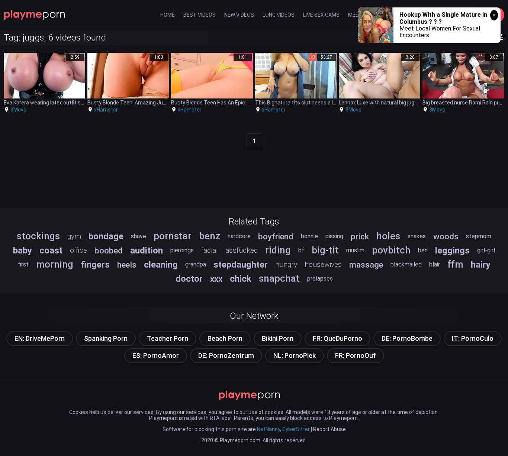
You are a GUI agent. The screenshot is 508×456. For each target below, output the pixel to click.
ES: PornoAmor (155, 355)
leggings (452, 250)
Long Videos (279, 15)
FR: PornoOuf (355, 355)
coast (50, 250)
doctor (189, 279)
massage (366, 264)
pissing (334, 236)
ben (423, 250)
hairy (481, 264)
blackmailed (406, 264)
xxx (216, 279)
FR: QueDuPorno (337, 338)
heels (126, 264)
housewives (323, 264)
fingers (95, 264)
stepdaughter (240, 264)
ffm (455, 264)
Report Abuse (329, 429)
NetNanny (268, 429)
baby (22, 250)
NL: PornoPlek (294, 355)
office (78, 250)
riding (278, 250)
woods (446, 236)
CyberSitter (296, 429)
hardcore (239, 236)
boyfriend (275, 236)
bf (301, 250)
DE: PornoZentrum (226, 355)
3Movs (18, 110)
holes (388, 236)
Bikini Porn (277, 338)
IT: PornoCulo (472, 338)
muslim (355, 250)
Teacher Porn (167, 338)
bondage (106, 236)
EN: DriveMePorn (40, 338)
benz (209, 236)
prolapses (320, 278)
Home (167, 15)
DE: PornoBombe (407, 338)
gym (74, 236)
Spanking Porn (106, 338)
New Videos (239, 15)
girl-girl (486, 250)
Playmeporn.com (240, 440)
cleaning (161, 264)
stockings (38, 236)
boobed (108, 250)
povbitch (391, 250)
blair (434, 264)
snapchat (279, 278)
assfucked (241, 250)
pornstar (173, 236)
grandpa (195, 264)
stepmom (478, 236)
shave (138, 236)
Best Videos (199, 15)
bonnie (309, 236)
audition (146, 250)
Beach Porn (225, 338)
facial (209, 250)
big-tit (325, 250)
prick (360, 236)
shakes (417, 236)
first (23, 264)
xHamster (106, 110)
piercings (182, 250)
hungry (286, 264)
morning (54, 264)
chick (240, 279)
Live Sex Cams (321, 15)
